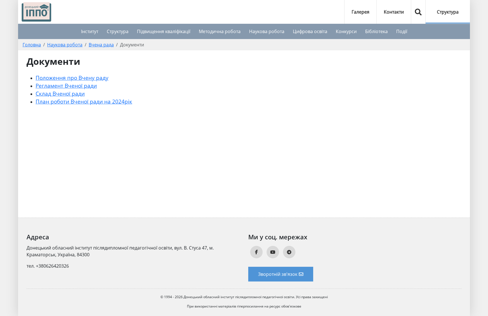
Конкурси (346, 31)
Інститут (89, 31)
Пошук (418, 12)
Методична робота (220, 31)
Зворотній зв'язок (277, 274)
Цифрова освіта (310, 31)
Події (401, 31)
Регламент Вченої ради (66, 85)
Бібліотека (376, 31)
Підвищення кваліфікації (163, 31)
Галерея (360, 12)
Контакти (394, 12)
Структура (448, 12)
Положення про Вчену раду (72, 77)
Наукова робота (266, 31)
